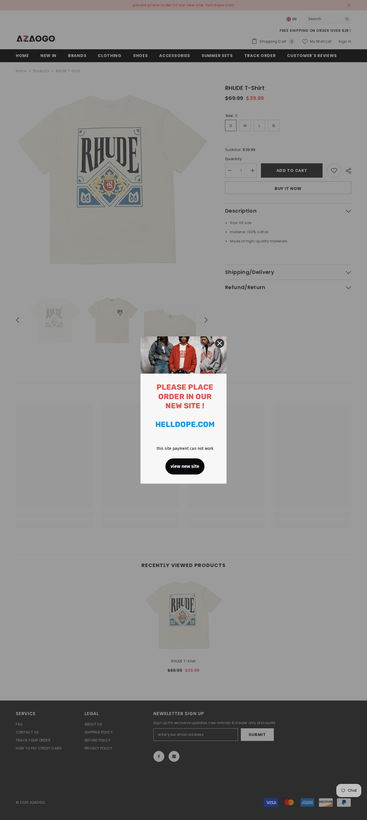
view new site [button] (185, 466)
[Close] (220, 343)
